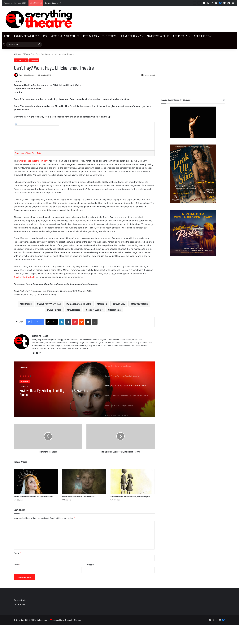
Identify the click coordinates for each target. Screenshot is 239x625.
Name (17, 553)
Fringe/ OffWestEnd (26, 36)
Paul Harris (74, 309)
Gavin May (119, 303)
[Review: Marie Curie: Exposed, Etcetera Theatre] (84, 481)
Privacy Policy (20, 600)
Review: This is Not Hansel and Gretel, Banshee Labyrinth (130, 496)
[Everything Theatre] (40, 19)
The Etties (109, 36)
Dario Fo (102, 303)
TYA (45, 36)
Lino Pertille (55, 309)
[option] (84, 389)
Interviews (90, 36)
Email (17, 565)
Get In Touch (181, 36)
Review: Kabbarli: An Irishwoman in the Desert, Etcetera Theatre (56, 392)
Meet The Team (203, 36)
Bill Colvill (26, 303)
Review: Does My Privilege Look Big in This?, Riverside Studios (71, 3)
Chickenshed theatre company (33, 160)
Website (90, 565)
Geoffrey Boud (140, 303)
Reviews (34, 60)
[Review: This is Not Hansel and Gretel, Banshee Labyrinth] (133, 481)
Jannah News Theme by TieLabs (67, 620)
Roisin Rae (115, 309)
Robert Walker (94, 309)
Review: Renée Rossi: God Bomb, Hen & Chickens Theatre (33, 496)
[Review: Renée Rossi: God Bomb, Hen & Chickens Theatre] (36, 481)
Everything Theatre (26, 75)
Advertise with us (158, 36)
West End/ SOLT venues (65, 36)
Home (7, 36)
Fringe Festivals (131, 36)
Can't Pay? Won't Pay (49, 303)
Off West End (28, 54)
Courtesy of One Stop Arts (28, 153)
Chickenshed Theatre (79, 303)
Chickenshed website (24, 277)
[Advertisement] (193, 72)
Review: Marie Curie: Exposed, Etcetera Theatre (78, 496)
